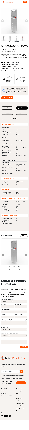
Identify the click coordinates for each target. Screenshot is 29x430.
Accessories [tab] (14, 118)
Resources (19, 396)
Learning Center (20, 391)
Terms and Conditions (19, 400)
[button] (2, 20)
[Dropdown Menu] (25, 2)
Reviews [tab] (21, 113)
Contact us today (21, 382)
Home (2, 41)
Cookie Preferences (21, 406)
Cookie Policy (20, 408)
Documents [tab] (7, 113)
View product (14, 270)
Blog (17, 393)
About (17, 411)
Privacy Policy (20, 403)
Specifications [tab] (22, 108)
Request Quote (7, 97)
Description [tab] (7, 108)
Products (8, 41)
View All (24, 235)
